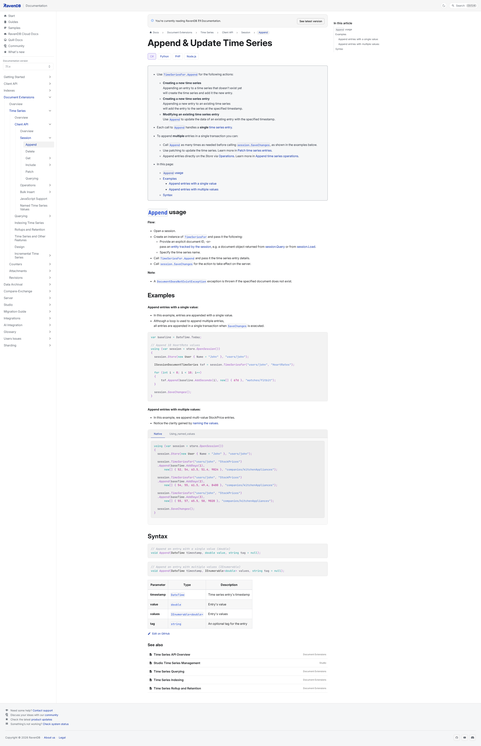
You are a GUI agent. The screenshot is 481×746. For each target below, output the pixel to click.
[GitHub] (457, 737)
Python (164, 56)
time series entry (220, 127)
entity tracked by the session (191, 246)
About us (49, 737)
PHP (177, 56)
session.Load (306, 246)
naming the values (205, 423)
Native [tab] (158, 433)
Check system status (56, 724)
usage (173, 173)
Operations (226, 156)
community (51, 714)
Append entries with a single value (192, 183)
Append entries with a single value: (358, 39)
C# (152, 56)
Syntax (167, 195)
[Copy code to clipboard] (323, 337)
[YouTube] (464, 737)
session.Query (275, 246)
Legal (62, 737)
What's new (16, 52)
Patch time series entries (255, 150)
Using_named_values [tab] (182, 433)
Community (16, 46)
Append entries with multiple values (193, 189)
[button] (28, 77)
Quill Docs (28, 40)
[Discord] (472, 737)
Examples (170, 178)
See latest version (310, 21)
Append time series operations (277, 156)
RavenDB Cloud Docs (28, 34)
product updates (41, 719)
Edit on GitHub (161, 633)
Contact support (43, 710)
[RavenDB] (12, 5)
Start (11, 16)
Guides (28, 22)
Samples (28, 28)
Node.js (191, 56)
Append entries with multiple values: (359, 44)
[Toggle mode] (444, 5)
